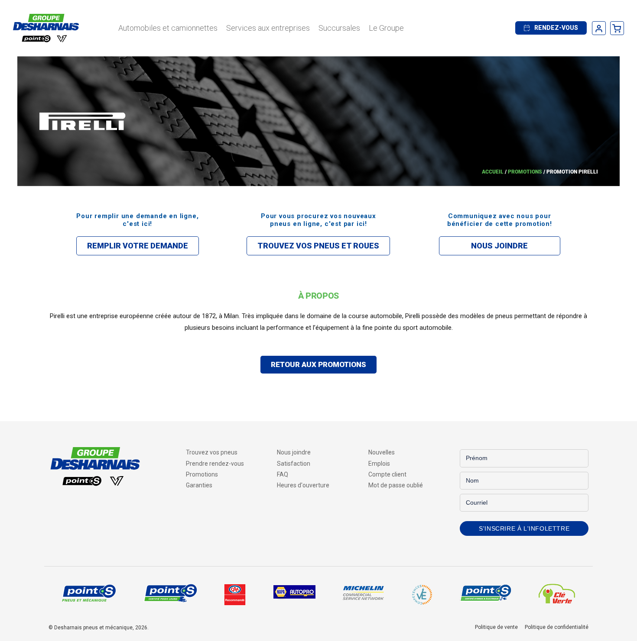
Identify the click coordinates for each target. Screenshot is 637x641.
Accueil (493, 172)
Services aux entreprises (268, 27)
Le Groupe (386, 27)
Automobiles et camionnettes (168, 27)
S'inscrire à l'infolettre (524, 528)
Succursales (339, 27)
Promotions (525, 172)
